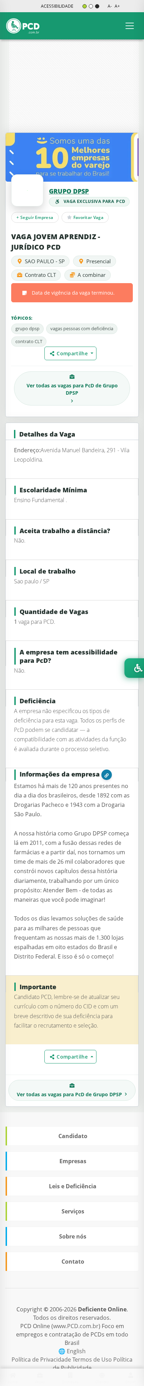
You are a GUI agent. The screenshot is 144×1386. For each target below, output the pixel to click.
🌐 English (72, 1351)
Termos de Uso (92, 1359)
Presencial (98, 261)
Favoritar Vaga (87, 217)
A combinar (92, 274)
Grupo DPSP (69, 191)
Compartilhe (73, 353)
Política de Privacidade (42, 1359)
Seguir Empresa (34, 217)
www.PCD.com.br (76, 1326)
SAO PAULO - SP (45, 261)
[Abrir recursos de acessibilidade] (134, 668)
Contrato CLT (40, 274)
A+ (117, 6)
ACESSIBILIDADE (57, 6)
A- (110, 6)
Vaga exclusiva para (94, 201)
